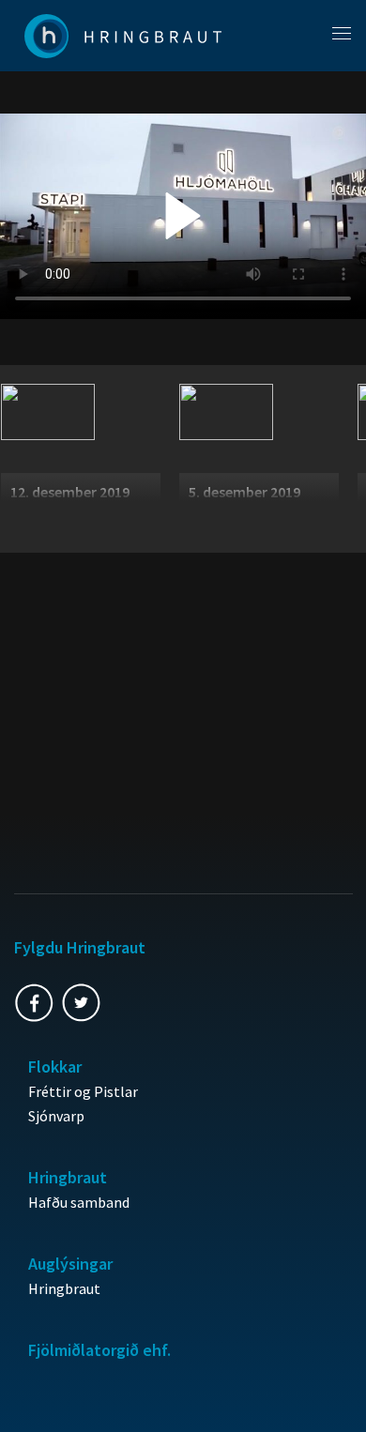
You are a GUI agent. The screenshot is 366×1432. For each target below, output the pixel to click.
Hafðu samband (79, 1202)
